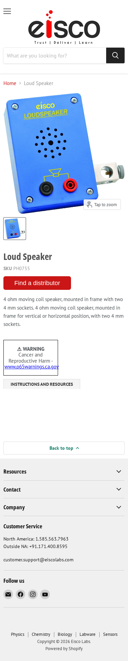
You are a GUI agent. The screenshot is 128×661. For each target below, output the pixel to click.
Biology (65, 634)
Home (9, 83)
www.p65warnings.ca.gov (31, 366)
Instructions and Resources (42, 384)
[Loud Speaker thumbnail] (15, 228)
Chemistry (41, 634)
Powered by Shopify (64, 648)
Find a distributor (37, 283)
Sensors (110, 634)
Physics (17, 634)
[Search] (115, 55)
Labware (88, 634)
